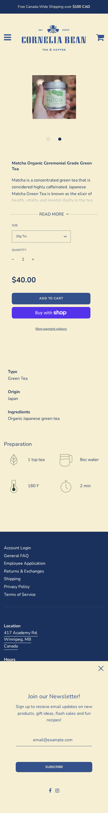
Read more (52, 214)
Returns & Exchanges (24, 571)
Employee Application (24, 563)
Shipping (12, 579)
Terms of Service (20, 594)
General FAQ (16, 556)
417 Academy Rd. (21, 633)
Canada (11, 646)
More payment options (51, 329)
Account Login (17, 548)
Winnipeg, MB (17, 639)
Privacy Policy (17, 587)
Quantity (19, 250)
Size (15, 225)
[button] (48, 139)
